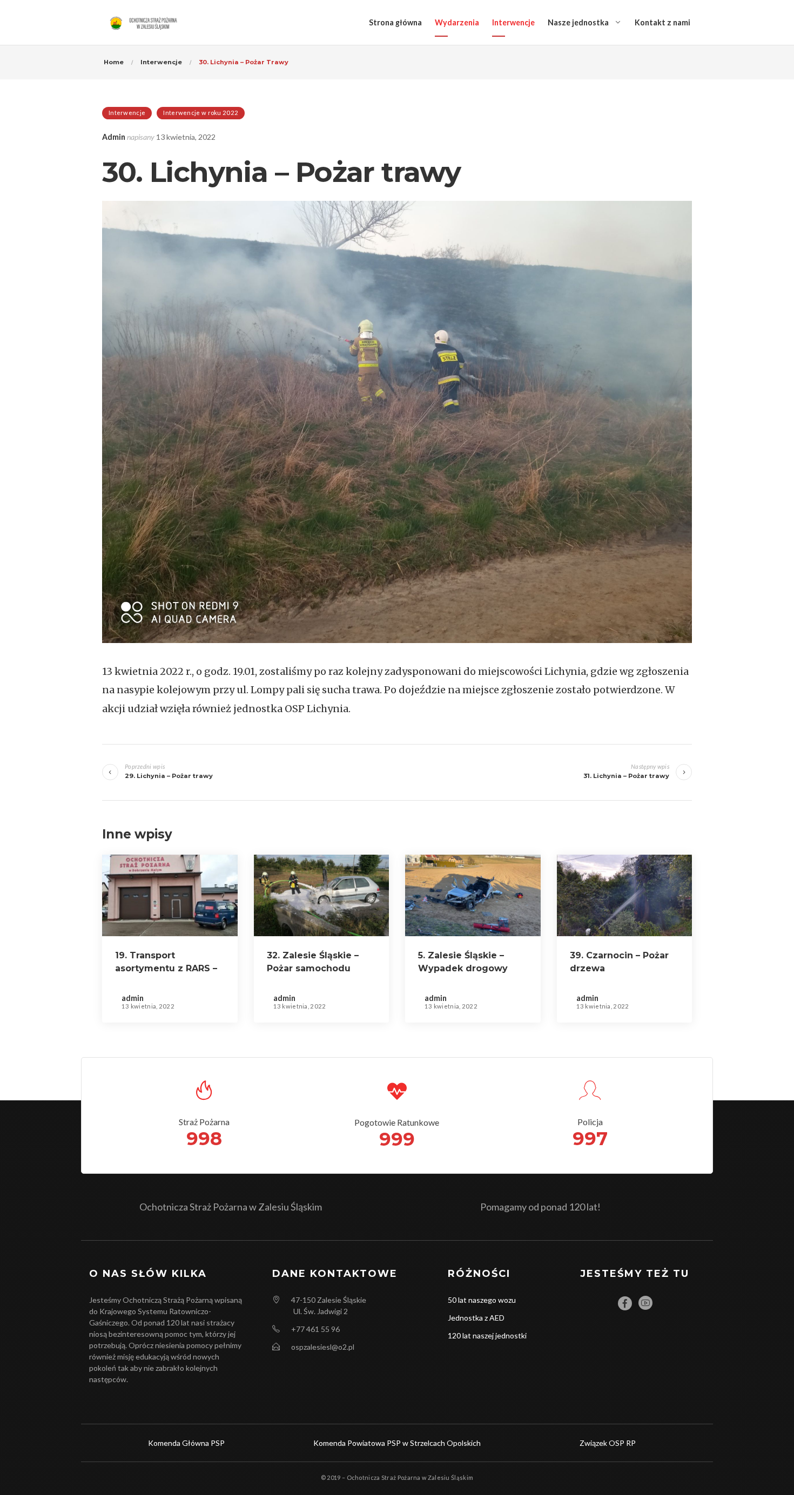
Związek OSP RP (608, 1442)
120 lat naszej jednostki (487, 1335)
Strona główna (395, 22)
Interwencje (513, 22)
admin (113, 136)
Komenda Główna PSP (186, 1442)
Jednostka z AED (476, 1317)
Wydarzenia (457, 22)
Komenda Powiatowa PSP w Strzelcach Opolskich (397, 1442)
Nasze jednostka (578, 22)
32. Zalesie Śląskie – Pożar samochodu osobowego (313, 968)
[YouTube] (645, 1303)
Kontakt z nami (662, 22)
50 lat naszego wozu (482, 1299)
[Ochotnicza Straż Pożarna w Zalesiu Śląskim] (145, 22)
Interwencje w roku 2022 (200, 112)
